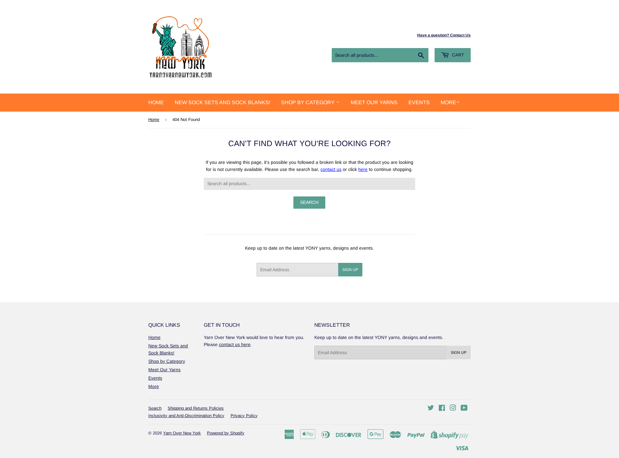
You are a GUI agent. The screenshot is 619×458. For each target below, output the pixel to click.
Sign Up (350, 269)
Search (155, 408)
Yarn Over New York (182, 433)
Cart (457, 54)
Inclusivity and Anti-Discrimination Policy (186, 415)
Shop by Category (308, 102)
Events (419, 102)
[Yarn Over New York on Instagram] (453, 408)
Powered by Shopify (225, 433)
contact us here (235, 344)
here (363, 169)
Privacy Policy (244, 415)
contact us (330, 169)
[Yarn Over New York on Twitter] (430, 408)
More (448, 102)
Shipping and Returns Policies (196, 408)
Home (156, 102)
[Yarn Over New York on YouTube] (464, 408)
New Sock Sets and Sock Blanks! (222, 102)
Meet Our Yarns (374, 102)
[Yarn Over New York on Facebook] (441, 408)
